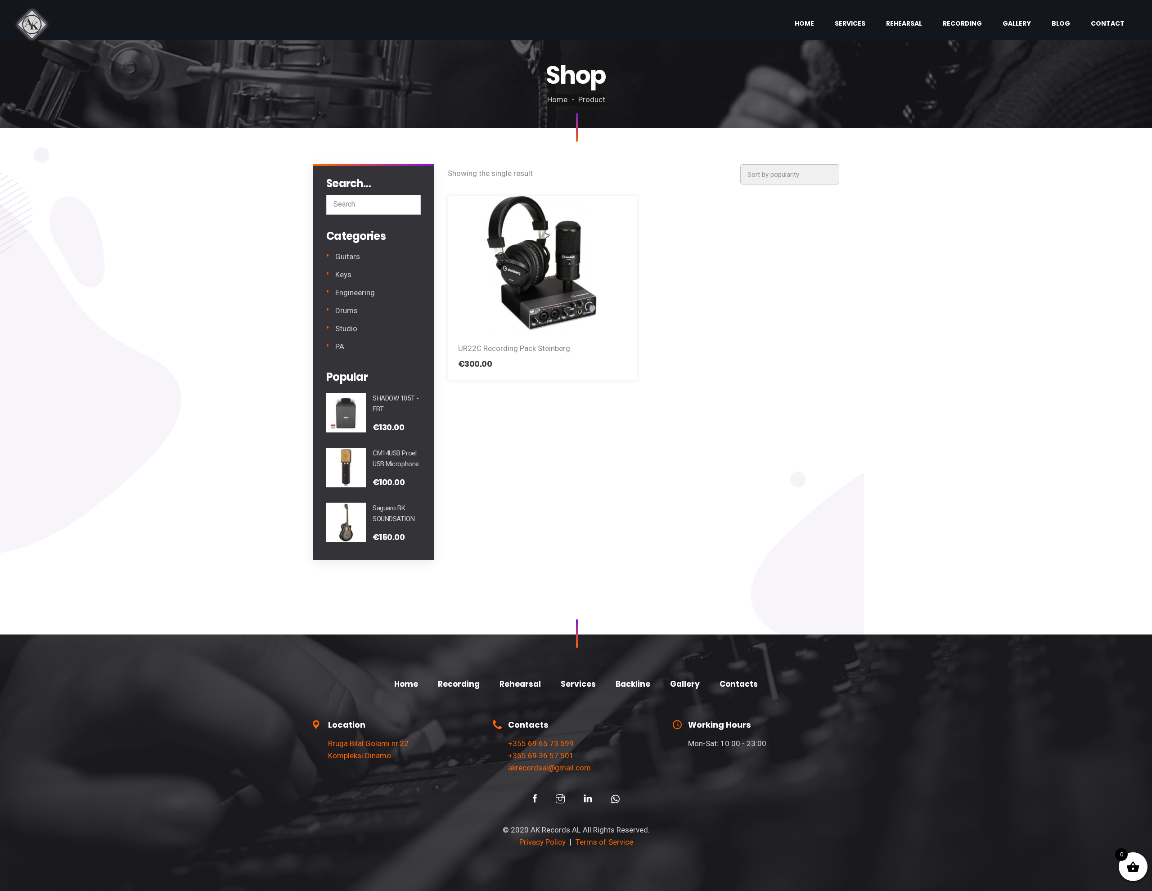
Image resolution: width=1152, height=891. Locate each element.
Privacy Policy (542, 841)
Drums (346, 310)
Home (804, 23)
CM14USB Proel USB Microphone (396, 458)
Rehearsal (904, 23)
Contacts (739, 684)
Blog (1061, 23)
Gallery (1017, 23)
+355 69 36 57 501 (541, 755)
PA (339, 346)
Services (850, 23)
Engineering (355, 292)
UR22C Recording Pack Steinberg (514, 348)
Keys (343, 274)
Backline (633, 684)
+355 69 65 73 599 (541, 743)
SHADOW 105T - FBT (395, 403)
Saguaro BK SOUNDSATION (393, 513)
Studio (346, 328)
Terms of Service (604, 841)
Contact (1108, 23)
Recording (962, 23)
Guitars (347, 256)
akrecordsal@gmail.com (549, 767)
